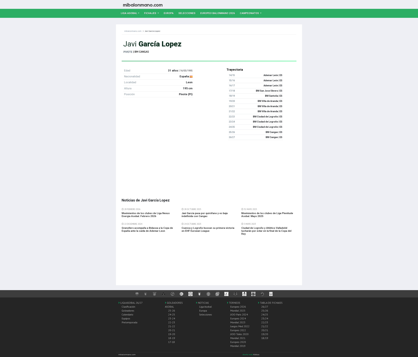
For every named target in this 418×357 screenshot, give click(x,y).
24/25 (264, 314)
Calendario (127, 314)
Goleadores (128, 310)
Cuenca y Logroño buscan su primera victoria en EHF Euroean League (208, 229)
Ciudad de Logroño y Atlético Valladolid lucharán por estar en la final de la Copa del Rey (266, 230)
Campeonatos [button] (250, 13)
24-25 (171, 314)
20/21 (264, 330)
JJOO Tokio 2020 (239, 334)
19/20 (264, 334)
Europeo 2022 (238, 330)
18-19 (171, 338)
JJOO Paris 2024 (239, 314)
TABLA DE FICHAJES (270, 302)
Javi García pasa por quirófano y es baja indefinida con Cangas (205, 215)
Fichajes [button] (150, 13)
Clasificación (128, 306)
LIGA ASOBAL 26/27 (131, 302)
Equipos (126, 318)
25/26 (264, 310)
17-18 (171, 342)
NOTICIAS (203, 302)
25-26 (171, 310)
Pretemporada (129, 322)
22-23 (171, 322)
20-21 (171, 330)
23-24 (171, 318)
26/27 (264, 306)
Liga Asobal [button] (129, 13)
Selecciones (188, 13)
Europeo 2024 (238, 318)
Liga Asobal (205, 306)
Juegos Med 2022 (239, 326)
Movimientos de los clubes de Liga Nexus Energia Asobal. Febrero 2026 (146, 215)
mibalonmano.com (132, 31)
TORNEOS (234, 302)
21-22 (171, 326)
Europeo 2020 (238, 342)
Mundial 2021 (237, 338)
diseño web (247, 354)
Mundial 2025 (237, 310)
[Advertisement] (209, 165)
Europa (170, 13)
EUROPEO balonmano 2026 (218, 13)
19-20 (171, 334)
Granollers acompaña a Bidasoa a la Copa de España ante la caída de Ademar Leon (147, 229)
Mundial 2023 (237, 322)
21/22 (264, 326)
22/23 (264, 322)
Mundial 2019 (237, 346)
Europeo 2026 (238, 306)
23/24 (264, 318)
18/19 (264, 338)
